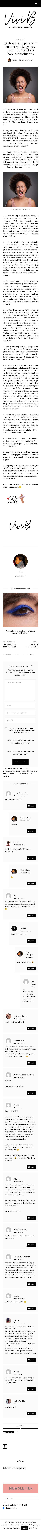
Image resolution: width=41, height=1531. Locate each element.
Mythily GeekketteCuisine (24, 1075)
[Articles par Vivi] (9, 60)
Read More (33, 1528)
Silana (16, 1296)
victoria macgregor (22, 1257)
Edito (17, 40)
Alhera (16, 1179)
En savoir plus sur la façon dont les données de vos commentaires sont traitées (20, 773)
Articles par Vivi (20, 576)
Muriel (16, 1372)
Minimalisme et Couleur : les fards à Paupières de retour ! (20, 632)
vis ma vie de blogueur (29, 655)
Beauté (22, 40)
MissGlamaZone (20, 1230)
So (15, 895)
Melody (17, 1105)
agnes (16, 1320)
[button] (6, 615)
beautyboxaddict (20, 793)
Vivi (16, 60)
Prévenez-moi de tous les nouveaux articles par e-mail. (20, 752)
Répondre (31, 806)
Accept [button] (25, 1528)
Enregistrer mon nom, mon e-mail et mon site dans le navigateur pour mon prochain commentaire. (22, 730)
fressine (23, 928)
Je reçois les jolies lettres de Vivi (15, 1505)
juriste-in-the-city (21, 1016)
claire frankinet (20, 1401)
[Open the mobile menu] (36, 3)
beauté (17, 655)
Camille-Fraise (20, 1041)
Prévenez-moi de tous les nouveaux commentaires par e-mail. (20, 741)
